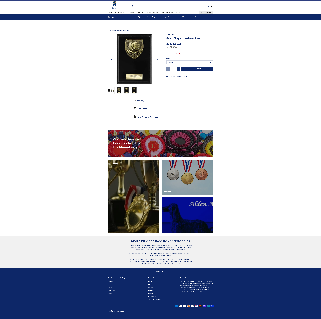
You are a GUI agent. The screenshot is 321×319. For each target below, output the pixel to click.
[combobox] (163, 6)
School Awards (152, 12)
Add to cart (197, 69)
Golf (109, 284)
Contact (151, 287)
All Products (112, 12)
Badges (177, 12)
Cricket (110, 287)
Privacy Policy (152, 296)
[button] (212, 5)
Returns (150, 293)
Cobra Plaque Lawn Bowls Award (120, 30)
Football (110, 281)
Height (168, 58)
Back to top (159, 271)
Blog (149, 284)
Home (109, 30)
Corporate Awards (167, 12)
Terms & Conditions (154, 299)
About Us (151, 281)
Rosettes (121, 12)
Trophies (131, 12)
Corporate (111, 290)
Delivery (151, 290)
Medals (140, 12)
